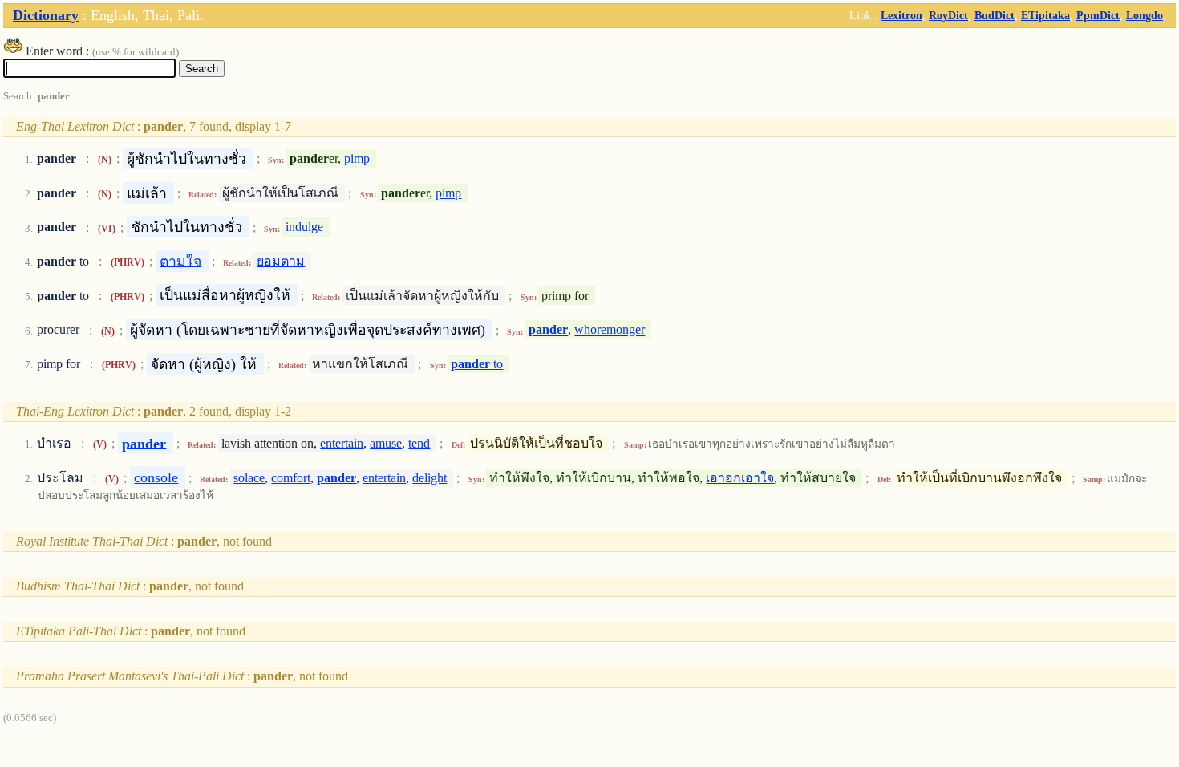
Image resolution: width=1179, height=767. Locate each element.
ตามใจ (180, 261)
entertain (341, 443)
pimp (357, 158)
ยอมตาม (281, 261)
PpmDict (1098, 15)
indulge (304, 227)
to (477, 364)
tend (419, 443)
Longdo (1144, 15)
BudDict (994, 15)
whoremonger (609, 330)
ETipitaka (1045, 15)
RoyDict (948, 15)
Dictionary (46, 15)
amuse (386, 443)
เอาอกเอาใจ (740, 478)
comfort (290, 478)
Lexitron (901, 15)
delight (429, 478)
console (156, 477)
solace (249, 478)
